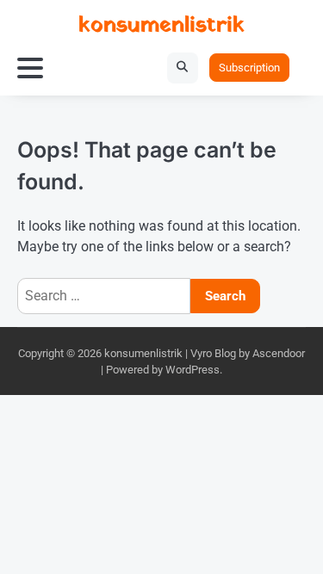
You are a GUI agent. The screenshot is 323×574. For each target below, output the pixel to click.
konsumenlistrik (161, 25)
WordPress (192, 369)
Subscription (249, 67)
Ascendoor (278, 353)
